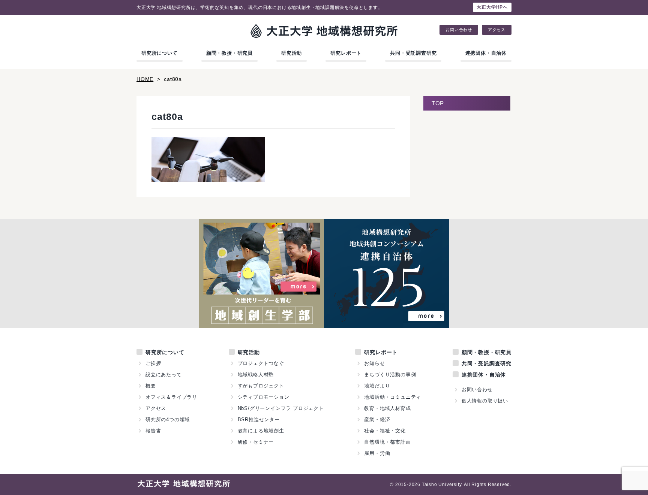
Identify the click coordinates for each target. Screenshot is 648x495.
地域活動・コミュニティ (392, 397)
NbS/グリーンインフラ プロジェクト (281, 408)
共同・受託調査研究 (413, 53)
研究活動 (291, 53)
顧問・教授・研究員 (229, 53)
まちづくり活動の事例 (390, 374)
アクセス (497, 30)
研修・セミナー (256, 442)
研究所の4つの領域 (168, 419)
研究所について (159, 53)
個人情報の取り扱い (485, 401)
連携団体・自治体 (486, 53)
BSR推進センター (259, 419)
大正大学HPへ (492, 7)
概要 (151, 386)
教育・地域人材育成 (387, 408)
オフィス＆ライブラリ (171, 397)
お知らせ (374, 363)
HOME (144, 79)
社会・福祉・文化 (384, 431)
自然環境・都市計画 (387, 442)
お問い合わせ (459, 30)
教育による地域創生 (261, 431)
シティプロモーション (264, 397)
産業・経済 (377, 419)
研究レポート (346, 53)
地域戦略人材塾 (256, 374)
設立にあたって (164, 374)
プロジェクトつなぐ (261, 363)
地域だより (377, 386)
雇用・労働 (377, 453)
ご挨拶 (153, 363)
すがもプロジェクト (261, 386)
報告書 (153, 431)
